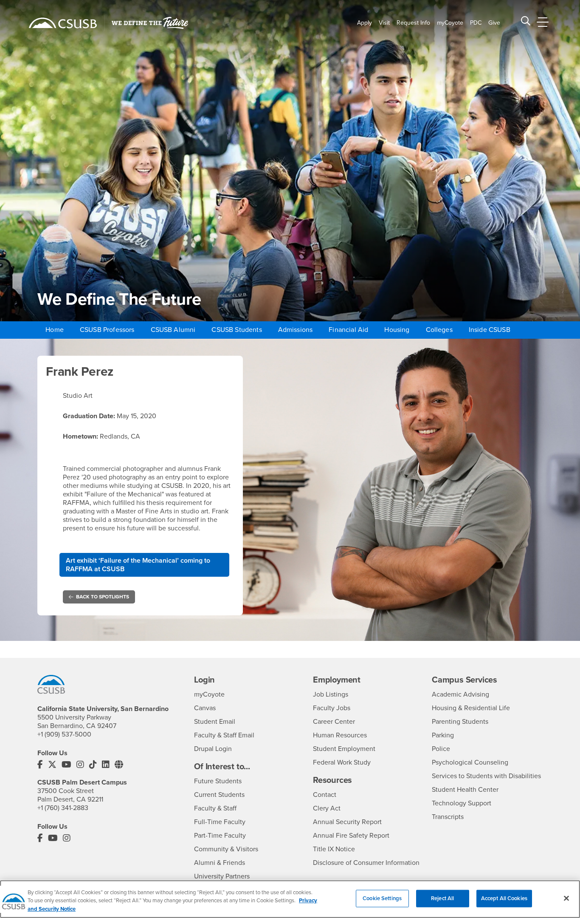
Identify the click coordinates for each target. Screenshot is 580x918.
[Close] (566, 898)
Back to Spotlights (102, 597)
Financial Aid (348, 330)
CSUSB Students (236, 330)
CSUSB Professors (107, 330)
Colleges (439, 330)
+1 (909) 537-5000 (64, 734)
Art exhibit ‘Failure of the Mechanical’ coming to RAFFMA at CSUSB (138, 564)
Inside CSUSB (489, 330)
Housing (396, 330)
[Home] (63, 23)
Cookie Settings (382, 898)
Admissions (295, 330)
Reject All (442, 898)
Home (54, 330)
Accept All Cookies (504, 898)
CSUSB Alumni (173, 330)
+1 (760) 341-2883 (62, 808)
